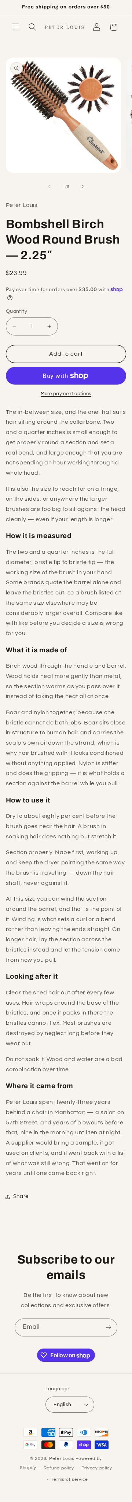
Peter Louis (61, 1459)
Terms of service (69, 1479)
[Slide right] (82, 187)
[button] (15, 27)
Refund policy (59, 1468)
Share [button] (21, 1196)
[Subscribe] (108, 1327)
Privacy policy (96, 1468)
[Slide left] (49, 187)
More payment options (66, 394)
